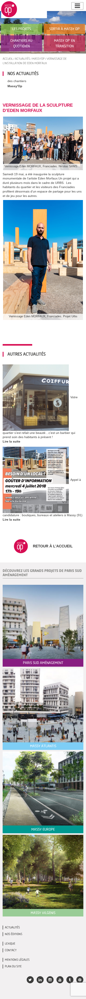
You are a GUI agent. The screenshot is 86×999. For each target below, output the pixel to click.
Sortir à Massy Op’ (64, 29)
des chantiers (16, 81)
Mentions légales (17, 959)
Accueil (8, 58)
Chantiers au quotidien (21, 43)
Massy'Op (38, 58)
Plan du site (13, 966)
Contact (11, 950)
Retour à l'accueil (52, 546)
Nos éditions (13, 934)
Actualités (22, 58)
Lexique (10, 943)
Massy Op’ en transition (64, 43)
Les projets (21, 29)
